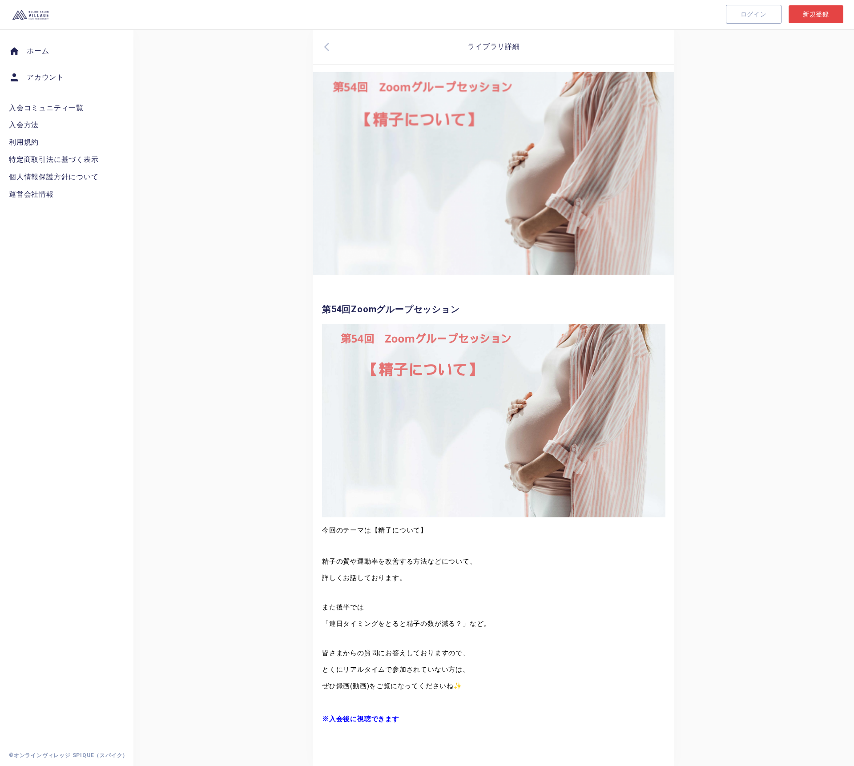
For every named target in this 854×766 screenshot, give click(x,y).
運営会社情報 (31, 194)
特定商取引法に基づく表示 (54, 159)
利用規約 (24, 142)
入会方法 (24, 125)
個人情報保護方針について (54, 177)
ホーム (38, 51)
